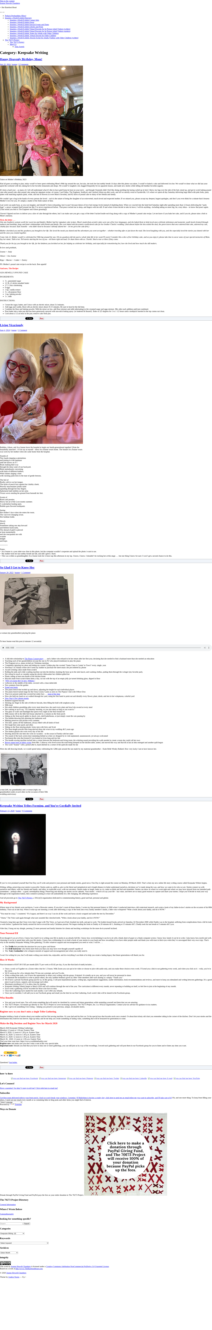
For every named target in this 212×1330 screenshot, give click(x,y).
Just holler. (13, 1062)
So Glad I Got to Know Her (17, 567)
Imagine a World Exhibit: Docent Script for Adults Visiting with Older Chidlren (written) (44, 38)
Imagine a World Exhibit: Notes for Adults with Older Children (34, 33)
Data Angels (19, 47)
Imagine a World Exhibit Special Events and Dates (29, 25)
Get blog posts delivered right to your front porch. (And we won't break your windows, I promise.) (38, 1098)
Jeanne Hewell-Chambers (10, 3)
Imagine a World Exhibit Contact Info (24, 20)
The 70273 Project (12, 40)
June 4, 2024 (5, 330)
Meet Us (13, 44)
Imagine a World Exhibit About (22, 22)
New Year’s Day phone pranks (17, 698)
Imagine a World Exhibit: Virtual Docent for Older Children (33, 36)
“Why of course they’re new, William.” (20, 681)
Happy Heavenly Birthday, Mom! (21, 59)
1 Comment (22, 330)
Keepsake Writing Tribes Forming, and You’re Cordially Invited (40, 805)
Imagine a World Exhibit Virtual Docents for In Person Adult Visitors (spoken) (40, 31)
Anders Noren (13, 1277)
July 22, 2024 (5, 64)
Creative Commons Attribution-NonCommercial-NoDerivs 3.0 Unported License (77, 1266)
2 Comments (23, 64)
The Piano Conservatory (34, 659)
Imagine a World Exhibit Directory (18, 18)
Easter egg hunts (11, 687)
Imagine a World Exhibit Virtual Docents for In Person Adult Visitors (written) (40, 29)
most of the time (54, 694)
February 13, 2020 (7, 811)
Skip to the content (7, 1)
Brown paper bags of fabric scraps (18, 742)
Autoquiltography (7, 1214)
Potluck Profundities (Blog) (15, 16)
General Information (8, 1205)
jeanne (14, 64)
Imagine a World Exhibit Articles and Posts (26, 27)
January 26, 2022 (6, 573)
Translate (18, 1104)
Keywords (5, 1238)
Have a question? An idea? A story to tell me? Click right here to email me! (29, 1088)
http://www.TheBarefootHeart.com (29, 1269)
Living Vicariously (11, 325)
